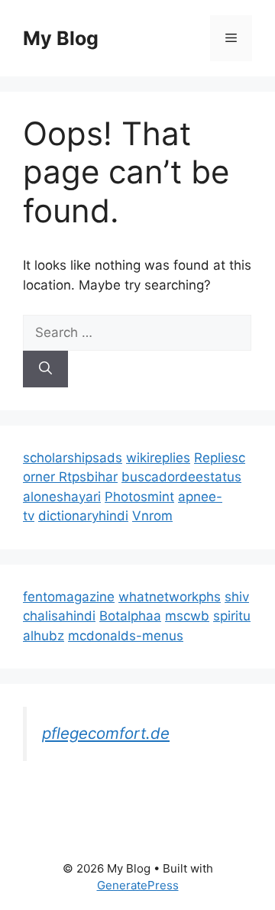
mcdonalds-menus (125, 635)
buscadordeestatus (181, 476)
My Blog (61, 38)
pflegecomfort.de (106, 733)
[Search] (45, 369)
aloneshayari (62, 496)
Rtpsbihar (88, 476)
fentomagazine (69, 596)
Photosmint (139, 496)
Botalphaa (130, 615)
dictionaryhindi (83, 515)
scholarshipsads (72, 457)
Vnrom (152, 515)
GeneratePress (138, 885)
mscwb (187, 615)
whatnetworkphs (169, 596)
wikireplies (158, 457)
